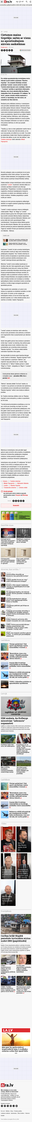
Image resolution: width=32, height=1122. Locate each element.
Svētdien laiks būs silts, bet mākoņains (8, 745)
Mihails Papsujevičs (8, 483)
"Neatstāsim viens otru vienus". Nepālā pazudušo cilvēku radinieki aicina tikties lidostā (18, 655)
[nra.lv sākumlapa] (8, 2)
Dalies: (10, 501)
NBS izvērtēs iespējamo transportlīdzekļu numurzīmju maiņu (7, 770)
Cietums (4, 481)
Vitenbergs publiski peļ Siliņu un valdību (17, 606)
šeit (8, 378)
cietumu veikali (22, 488)
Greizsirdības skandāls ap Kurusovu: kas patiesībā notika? (17, 575)
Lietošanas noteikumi (5, 1113)
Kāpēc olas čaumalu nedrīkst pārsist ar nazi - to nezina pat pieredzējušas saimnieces (18, 634)
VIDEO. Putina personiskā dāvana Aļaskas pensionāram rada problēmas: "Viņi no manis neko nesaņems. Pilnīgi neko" (17, 627)
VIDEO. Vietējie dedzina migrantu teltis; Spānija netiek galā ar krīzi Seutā (8, 989)
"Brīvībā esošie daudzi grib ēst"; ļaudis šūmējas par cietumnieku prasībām (22, 770)
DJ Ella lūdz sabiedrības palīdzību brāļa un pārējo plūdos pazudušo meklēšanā (18, 240)
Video (3, 823)
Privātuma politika (18, 1111)
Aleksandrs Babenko (22, 483)
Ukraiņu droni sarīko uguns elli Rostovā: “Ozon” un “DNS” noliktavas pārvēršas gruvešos (23, 990)
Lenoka (10, 185)
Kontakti (2, 1115)
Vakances (27, 1113)
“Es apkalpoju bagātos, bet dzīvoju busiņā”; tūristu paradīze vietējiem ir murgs (18, 593)
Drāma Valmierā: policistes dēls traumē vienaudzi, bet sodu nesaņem (18, 620)
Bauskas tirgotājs (14, 485)
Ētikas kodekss (21, 1113)
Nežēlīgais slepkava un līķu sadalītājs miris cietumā (23, 540)
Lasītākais (5, 640)
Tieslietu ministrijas (6, 139)
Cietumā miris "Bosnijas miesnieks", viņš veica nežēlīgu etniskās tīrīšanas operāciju (8, 542)
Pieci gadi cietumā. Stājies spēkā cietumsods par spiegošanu (22, 561)
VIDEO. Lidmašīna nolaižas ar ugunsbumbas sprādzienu (20, 682)
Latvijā (5, 31)
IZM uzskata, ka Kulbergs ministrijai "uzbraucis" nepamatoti (14, 721)
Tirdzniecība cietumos (9, 488)
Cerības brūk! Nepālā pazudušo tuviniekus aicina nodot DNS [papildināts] (15, 938)
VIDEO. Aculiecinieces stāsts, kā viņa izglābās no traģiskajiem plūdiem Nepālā (8, 969)
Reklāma (8, 1111)
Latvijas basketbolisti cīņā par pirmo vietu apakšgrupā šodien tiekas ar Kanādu (16, 600)
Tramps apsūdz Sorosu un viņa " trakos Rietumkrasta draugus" (17, 580)
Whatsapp (25, 495)
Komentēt (16, 505)
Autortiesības (14, 1113)
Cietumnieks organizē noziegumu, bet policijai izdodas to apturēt (8, 561)
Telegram (17, 495)
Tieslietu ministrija (14, 481)
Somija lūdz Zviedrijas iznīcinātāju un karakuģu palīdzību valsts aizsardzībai (19, 664)
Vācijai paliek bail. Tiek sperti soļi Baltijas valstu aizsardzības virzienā (18, 244)
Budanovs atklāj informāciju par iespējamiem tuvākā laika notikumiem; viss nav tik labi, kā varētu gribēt (19, 674)
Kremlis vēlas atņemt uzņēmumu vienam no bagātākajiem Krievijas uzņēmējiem (18, 586)
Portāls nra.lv (4, 47)
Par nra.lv (3, 1111)
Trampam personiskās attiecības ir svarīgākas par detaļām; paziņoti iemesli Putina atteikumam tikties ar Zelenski (18, 613)
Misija (11, 1111)
